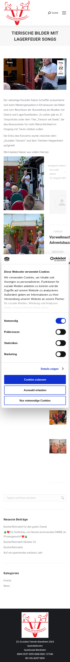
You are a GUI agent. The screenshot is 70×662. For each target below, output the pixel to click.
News (10, 62)
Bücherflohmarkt (13, 547)
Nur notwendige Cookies (35, 400)
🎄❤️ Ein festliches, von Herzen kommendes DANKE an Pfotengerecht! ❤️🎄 (35, 534)
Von (54, 171)
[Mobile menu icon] (64, 13)
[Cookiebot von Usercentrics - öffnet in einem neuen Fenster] (50, 259)
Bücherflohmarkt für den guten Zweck (25, 526)
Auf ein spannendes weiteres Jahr (23, 552)
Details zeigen (50, 368)
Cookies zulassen (35, 379)
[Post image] (59, 417)
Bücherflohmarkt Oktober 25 (20, 542)
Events (7, 580)
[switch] (61, 332)
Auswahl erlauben (35, 389)
